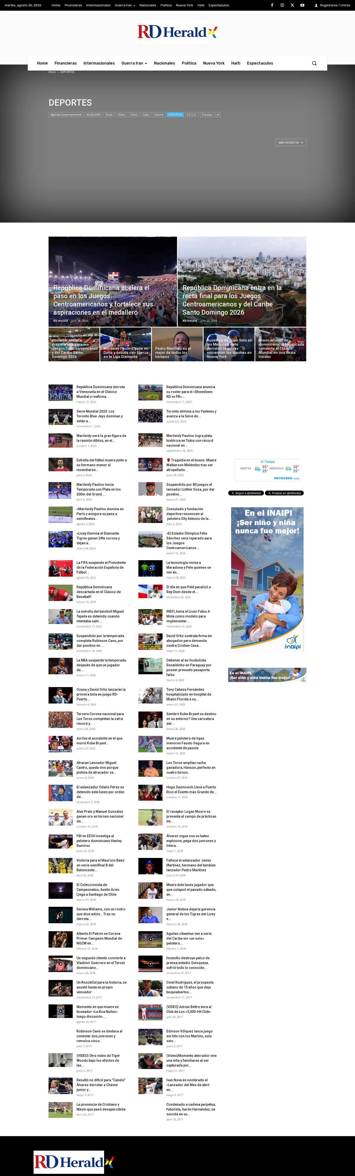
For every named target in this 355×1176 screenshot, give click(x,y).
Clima (133, 114)
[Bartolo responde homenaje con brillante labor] (61, 1159)
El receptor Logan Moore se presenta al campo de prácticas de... (191, 816)
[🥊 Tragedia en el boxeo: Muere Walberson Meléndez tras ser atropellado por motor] (150, 464)
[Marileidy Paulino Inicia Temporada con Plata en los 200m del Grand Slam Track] (60, 490)
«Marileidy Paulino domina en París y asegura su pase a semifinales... (100, 514)
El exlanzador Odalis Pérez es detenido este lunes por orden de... (100, 792)
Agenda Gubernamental (66, 114)
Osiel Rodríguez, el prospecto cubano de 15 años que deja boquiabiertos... (190, 987)
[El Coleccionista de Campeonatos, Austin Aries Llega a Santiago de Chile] (61, 890)
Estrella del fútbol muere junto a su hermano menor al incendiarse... (102, 465)
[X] (292, 5)
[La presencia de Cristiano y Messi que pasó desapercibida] (61, 1110)
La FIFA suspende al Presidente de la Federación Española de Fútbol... (101, 567)
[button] (314, 63)
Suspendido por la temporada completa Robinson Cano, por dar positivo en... (100, 640)
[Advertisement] (177, 189)
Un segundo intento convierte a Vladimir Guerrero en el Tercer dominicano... (101, 963)
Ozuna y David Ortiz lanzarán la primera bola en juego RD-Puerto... (101, 694)
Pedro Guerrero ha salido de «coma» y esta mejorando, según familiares (189, 1158)
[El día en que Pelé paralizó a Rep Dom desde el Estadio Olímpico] (150, 591)
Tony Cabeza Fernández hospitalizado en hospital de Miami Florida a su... (188, 694)
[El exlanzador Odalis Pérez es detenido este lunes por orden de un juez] (61, 793)
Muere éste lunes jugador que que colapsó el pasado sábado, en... (191, 889)
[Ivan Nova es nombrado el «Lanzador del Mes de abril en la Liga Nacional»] (150, 1086)
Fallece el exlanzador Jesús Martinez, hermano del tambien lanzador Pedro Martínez (191, 865)
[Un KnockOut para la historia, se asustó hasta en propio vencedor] (61, 988)
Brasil (109, 114)
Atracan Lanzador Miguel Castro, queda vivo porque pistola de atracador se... (97, 767)
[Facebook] (272, 5)
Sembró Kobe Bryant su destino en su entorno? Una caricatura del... (191, 719)
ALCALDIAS (93, 114)
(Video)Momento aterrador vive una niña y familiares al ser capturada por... (191, 1060)
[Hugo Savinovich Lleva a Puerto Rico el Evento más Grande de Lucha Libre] (150, 793)
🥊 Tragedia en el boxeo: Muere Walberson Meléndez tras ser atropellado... (191, 465)
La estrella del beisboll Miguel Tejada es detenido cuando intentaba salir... (100, 616)
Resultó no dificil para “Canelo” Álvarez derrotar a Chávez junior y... (101, 1085)
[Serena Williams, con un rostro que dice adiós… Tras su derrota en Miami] (61, 915)
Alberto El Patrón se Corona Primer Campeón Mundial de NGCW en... (99, 938)
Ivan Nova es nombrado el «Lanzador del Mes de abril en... (187, 1085)
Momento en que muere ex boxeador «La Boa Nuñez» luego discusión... (98, 1011)
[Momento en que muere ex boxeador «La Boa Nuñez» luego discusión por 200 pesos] (61, 1011)
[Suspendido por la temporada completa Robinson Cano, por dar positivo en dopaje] (61, 641)
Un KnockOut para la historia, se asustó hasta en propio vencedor (102, 987)
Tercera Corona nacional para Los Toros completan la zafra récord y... (100, 719)
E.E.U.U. (192, 114)
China (121, 114)
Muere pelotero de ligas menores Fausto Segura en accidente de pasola (187, 743)
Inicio (52, 72)
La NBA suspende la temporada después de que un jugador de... (101, 665)
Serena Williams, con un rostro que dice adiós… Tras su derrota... (101, 914)
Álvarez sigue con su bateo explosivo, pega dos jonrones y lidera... (191, 841)
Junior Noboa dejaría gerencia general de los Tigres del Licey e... (190, 914)
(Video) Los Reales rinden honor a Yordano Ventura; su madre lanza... (99, 1133)
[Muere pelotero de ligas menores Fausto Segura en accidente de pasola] (150, 744)
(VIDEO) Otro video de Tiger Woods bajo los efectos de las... (98, 1060)
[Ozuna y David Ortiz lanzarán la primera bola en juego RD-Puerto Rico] (61, 695)
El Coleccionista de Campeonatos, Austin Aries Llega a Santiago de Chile (98, 889)
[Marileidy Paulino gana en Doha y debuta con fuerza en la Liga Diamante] (125, 345)
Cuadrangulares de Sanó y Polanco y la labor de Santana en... (189, 1133)
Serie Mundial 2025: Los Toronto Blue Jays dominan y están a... (100, 416)
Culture (158, 114)
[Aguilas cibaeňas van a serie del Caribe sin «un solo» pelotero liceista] (150, 939)
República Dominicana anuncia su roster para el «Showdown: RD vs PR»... (190, 392)
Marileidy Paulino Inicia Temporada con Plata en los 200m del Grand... (99, 489)
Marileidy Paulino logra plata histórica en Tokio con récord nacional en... (189, 440)
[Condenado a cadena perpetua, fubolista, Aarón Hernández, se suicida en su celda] (150, 1110)
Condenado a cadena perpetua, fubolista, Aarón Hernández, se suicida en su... (191, 1109)
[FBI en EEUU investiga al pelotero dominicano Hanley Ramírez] (61, 842)
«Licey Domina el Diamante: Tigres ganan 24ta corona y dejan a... (98, 538)
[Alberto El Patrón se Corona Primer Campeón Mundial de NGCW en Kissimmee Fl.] (61, 939)
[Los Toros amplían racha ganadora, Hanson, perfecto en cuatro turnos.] (150, 768)
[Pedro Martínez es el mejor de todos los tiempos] (177, 345)
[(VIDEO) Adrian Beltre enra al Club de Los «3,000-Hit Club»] (150, 1012)
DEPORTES (175, 114)
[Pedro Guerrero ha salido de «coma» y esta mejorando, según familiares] (150, 1159)
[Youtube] (302, 5)
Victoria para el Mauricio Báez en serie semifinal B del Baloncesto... (100, 865)
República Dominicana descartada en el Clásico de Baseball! (99, 592)
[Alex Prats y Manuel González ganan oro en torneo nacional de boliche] (61, 817)
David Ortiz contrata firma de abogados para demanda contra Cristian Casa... (189, 640)
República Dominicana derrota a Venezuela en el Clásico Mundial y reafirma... (101, 392)
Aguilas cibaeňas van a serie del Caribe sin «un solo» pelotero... (189, 938)
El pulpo (207, 114)
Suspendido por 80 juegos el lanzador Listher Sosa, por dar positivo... (190, 489)
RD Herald (60, 320)
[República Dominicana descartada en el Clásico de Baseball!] (61, 593)
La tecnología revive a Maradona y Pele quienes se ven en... (188, 567)
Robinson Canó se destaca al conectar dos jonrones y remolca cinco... (99, 1036)
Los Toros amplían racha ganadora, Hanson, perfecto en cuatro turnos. (190, 767)
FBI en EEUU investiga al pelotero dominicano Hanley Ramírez (99, 841)
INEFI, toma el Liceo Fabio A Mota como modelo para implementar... (188, 616)
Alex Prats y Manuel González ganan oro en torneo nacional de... (100, 816)
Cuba (145, 114)
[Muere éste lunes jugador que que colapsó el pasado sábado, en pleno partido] (150, 890)
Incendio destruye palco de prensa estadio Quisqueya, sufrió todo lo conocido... (188, 963)
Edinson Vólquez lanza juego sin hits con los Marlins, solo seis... (189, 1036)
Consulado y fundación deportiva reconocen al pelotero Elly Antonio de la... (188, 514)
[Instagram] (282, 5)
